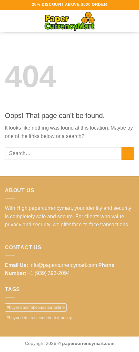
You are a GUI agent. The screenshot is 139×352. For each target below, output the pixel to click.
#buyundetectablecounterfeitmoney (39, 317)
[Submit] (128, 153)
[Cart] (131, 21)
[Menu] (9, 21)
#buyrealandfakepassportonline (36, 307)
